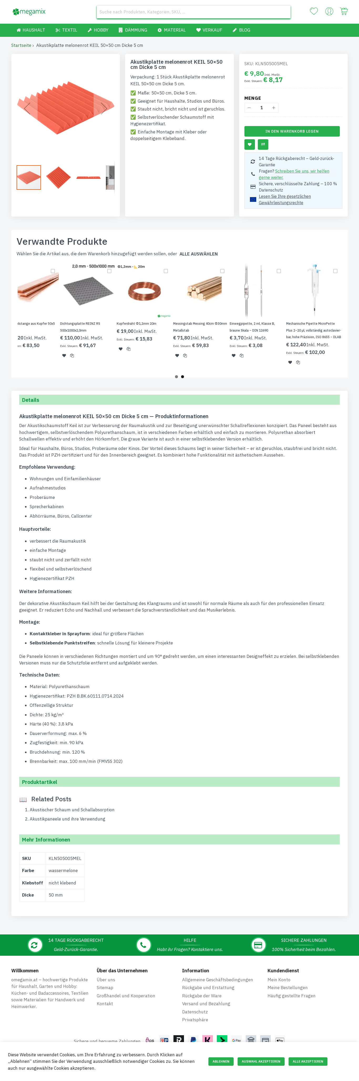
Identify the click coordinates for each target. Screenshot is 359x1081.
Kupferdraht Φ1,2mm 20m (136, 324)
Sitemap (105, 987)
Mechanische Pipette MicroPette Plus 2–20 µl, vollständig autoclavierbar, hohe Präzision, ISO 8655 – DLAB (313, 330)
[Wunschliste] (314, 11)
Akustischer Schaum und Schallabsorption (72, 810)
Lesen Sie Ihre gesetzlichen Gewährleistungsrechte (285, 199)
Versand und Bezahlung (206, 1004)
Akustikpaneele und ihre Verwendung (67, 819)
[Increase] (273, 107)
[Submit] (284, 11)
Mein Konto (279, 980)
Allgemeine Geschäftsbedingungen (217, 980)
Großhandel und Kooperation (126, 996)
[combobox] (194, 11)
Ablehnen (221, 1061)
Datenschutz (195, 1012)
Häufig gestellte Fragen (292, 996)
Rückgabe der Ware (202, 996)
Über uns (106, 980)
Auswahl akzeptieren (261, 1061)
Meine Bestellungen (288, 987)
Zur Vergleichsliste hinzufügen (263, 144)
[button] (27, 108)
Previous (9, 317)
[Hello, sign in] (329, 13)
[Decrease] (249, 107)
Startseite (21, 45)
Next (349, 317)
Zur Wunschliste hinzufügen (249, 144)
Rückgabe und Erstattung (208, 987)
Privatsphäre (195, 1020)
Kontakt (105, 1004)
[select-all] (198, 254)
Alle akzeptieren (308, 1061)
